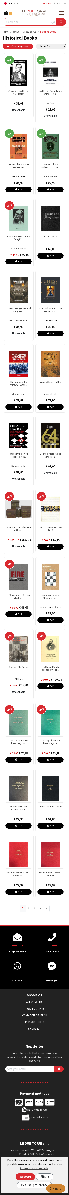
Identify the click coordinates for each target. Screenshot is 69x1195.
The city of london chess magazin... (18, 742)
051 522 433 (61, 3)
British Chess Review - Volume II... (50, 874)
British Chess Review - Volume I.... (18, 874)
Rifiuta (44, 1176)
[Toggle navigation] (61, 13)
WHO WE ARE (34, 995)
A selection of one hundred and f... (18, 808)
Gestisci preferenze (34, 1185)
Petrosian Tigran (18, 394)
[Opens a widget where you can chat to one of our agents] (55, 1188)
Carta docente (39, 1117)
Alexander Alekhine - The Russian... (18, 92)
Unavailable (18, 110)
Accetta (25, 1176)
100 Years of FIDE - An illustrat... (19, 596)
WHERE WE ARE (34, 1002)
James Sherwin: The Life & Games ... (18, 166)
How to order (35, 1008)
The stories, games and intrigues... (19, 310)
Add (20, 189)
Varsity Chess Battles (50, 382)
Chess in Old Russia (18, 667)
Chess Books (29, 32)
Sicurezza (34, 1028)
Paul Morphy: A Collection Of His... (50, 166)
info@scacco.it (46, 1154)
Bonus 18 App (39, 1109)
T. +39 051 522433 (24, 1154)
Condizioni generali (34, 1015)
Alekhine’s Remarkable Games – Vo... (50, 92)
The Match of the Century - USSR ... (18, 383)
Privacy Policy (34, 1022)
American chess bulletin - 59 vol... (19, 529)
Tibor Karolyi (50, 103)
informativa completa (34, 1168)
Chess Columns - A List (50, 806)
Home (5, 32)
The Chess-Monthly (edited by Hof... (50, 668)
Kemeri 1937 (50, 236)
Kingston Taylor (19, 466)
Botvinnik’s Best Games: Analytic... (19, 238)
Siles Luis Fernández (18, 320)
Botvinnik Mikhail (19, 248)
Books (16, 32)
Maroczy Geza (50, 176)
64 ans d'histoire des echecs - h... (50, 455)
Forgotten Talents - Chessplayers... (50, 596)
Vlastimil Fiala (50, 394)
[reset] (53, 22)
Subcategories (19, 46)
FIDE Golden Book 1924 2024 (50, 529)
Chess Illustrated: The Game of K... (50, 310)
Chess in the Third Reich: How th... (18, 455)
